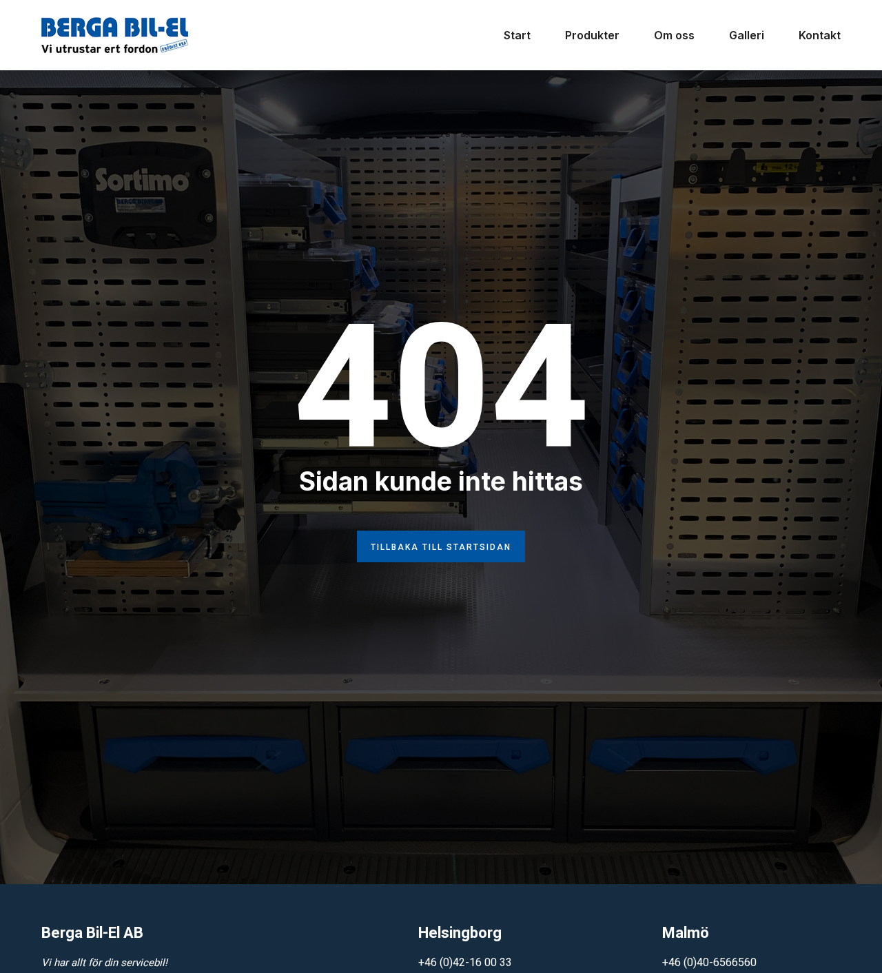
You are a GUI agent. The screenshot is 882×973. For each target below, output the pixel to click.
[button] (441, 546)
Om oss (674, 35)
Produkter (592, 35)
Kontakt (820, 35)
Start (517, 35)
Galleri (746, 35)
